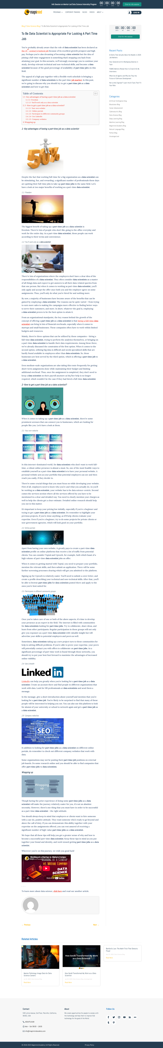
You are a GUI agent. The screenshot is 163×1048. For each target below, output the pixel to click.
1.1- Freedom (33, 100)
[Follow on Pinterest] (114, 1022)
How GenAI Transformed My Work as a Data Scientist (80, 974)
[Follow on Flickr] (135, 1017)
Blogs (84, 12)
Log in (134, 12)
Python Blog (113, 133)
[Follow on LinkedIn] (130, 1017)
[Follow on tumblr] (108, 1022)
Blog (23, 26)
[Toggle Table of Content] (94, 93)
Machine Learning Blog (116, 122)
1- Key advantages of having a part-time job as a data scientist (50, 97)
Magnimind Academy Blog (117, 126)
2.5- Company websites (37, 119)
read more (27, 982)
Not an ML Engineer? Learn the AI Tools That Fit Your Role (125, 84)
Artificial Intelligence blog (118, 101)
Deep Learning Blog (115, 118)
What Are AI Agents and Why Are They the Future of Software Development (123, 77)
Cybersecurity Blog (115, 111)
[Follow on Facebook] (108, 1017)
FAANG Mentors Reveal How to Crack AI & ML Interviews (124, 70)
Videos (91, 12)
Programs (57, 12)
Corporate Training (72, 12)
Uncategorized (114, 136)
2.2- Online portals (36, 111)
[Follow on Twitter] (114, 1017)
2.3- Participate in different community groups (47, 114)
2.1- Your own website (36, 108)
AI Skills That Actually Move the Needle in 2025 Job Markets (125, 56)
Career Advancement (116, 108)
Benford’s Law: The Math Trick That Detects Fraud (122, 949)
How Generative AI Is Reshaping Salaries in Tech (123, 63)
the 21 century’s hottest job (35, 50)
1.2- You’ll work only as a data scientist (43, 102)
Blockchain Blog (114, 104)
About (99, 12)
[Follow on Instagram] (119, 1017)
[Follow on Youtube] (124, 1017)
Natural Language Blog (116, 129)
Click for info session (132, 4)
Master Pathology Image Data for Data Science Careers (38, 974)
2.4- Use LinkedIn (35, 116)
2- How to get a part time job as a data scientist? (45, 105)
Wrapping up (30, 122)
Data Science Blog (33, 26)
